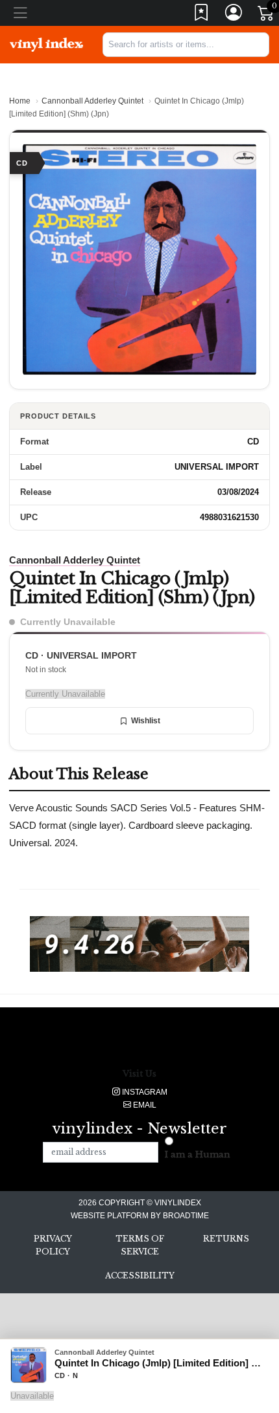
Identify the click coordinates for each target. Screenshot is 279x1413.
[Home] (46, 44)
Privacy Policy (53, 1245)
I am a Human (197, 1154)
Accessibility (140, 1275)
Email (143, 1105)
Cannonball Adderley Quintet (92, 100)
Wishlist (145, 720)
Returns (226, 1238)
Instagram (143, 1092)
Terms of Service (139, 1245)
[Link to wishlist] (202, 15)
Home (19, 100)
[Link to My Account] (234, 15)
